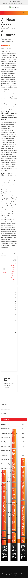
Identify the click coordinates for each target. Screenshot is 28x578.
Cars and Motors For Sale (13, 490)
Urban (13, 537)
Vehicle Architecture (4, 542)
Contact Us (4, 3)
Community (13, 497)
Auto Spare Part (4, 487)
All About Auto (5, 424)
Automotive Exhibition (4, 509)
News (4, 538)
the (6, 122)
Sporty (13, 534)
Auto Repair (4, 484)
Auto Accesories (6, 45)
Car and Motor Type (4, 514)
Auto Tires (4, 494)
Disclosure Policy (12, 3)
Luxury (13, 516)
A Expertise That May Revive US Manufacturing (12, 272)
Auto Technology (4, 491)
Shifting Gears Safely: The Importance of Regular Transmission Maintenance (14, 552)
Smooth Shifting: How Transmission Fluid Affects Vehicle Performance (4, 553)
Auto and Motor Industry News (13, 441)
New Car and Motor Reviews (13, 528)
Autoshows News (13, 480)
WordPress (15, 576)
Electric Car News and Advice (4, 521)
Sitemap (20, 3)
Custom (13, 501)
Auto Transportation (4, 498)
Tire (5, 272)
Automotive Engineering (4, 504)
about (6, 253)
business (3, 255)
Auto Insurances (4, 480)
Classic (13, 495)
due (7, 198)
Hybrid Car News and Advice (4, 527)
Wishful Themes (16, 574)
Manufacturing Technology (4, 534)
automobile (11, 253)
